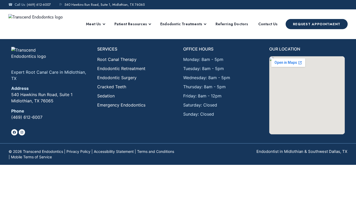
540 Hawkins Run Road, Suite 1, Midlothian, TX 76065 (104, 5)
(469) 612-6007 (39, 4)
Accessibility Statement (114, 151)
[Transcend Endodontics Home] (35, 24)
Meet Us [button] (93, 24)
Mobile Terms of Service (31, 157)
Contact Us (268, 24)
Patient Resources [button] (130, 24)
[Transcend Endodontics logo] (41, 55)
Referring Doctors (232, 24)
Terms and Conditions (155, 151)
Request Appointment (316, 24)
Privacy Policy (78, 151)
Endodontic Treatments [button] (181, 24)
